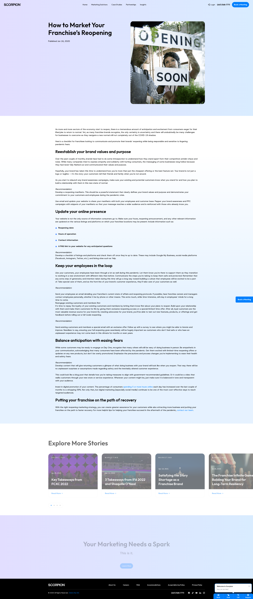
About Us (112, 585)
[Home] (12, 4)
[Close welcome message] (249, 586)
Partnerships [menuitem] (131, 4)
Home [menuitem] (85, 4)
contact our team (185, 410)
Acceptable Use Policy (176, 585)
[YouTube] (196, 593)
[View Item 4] (60, 505)
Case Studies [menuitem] (116, 4)
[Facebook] (189, 593)
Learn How (126, 566)
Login (213, 4)
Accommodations (153, 585)
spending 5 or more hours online (138, 386)
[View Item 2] (54, 505)
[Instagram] (204, 593)
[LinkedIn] (200, 593)
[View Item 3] (57, 505)
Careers (126, 585)
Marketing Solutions (99, 4)
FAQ (138, 585)
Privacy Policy (197, 585)
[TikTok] (193, 593)
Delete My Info (74, 593)
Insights (143, 4)
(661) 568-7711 (223, 5)
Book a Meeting (240, 4)
